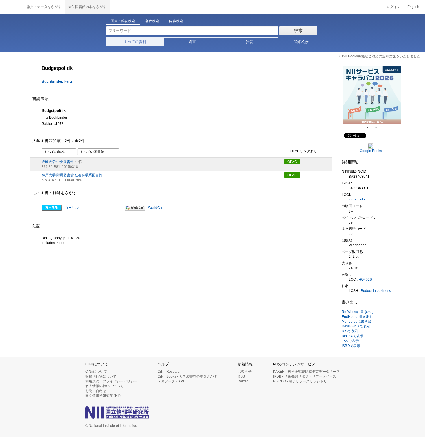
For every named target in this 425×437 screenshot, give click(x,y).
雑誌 (249, 42)
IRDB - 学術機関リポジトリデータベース (304, 376)
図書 (192, 42)
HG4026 (365, 279)
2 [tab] (378, 127)
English (413, 7)
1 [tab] (370, 127)
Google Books (371, 151)
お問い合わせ (95, 391)
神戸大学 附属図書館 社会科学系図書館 (72, 175)
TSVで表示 (350, 341)
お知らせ (245, 372)
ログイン (393, 7)
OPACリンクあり (303, 151)
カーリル (72, 208)
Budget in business (376, 291)
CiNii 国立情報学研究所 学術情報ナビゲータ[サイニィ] (11, 7)
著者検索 (152, 21)
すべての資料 (135, 42)
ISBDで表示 (351, 346)
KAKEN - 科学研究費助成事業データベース (306, 372)
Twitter (243, 381)
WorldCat (155, 208)
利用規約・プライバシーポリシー (111, 381)
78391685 (357, 199)
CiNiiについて (96, 372)
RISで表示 (350, 331)
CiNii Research (170, 372)
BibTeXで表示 (352, 336)
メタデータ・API (171, 381)
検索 (298, 30)
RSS (241, 376)
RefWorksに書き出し (358, 312)
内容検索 (176, 21)
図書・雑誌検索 (123, 21)
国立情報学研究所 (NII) (103, 396)
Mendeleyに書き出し (358, 322)
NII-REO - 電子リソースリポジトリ (300, 381)
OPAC (292, 162)
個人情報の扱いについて (104, 386)
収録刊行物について (101, 376)
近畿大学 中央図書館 (58, 162)
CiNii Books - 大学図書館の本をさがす (187, 376)
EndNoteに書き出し (357, 317)
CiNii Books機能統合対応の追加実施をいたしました (379, 56)
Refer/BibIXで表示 (356, 326)
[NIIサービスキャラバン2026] (372, 95)
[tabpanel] (372, 95)
